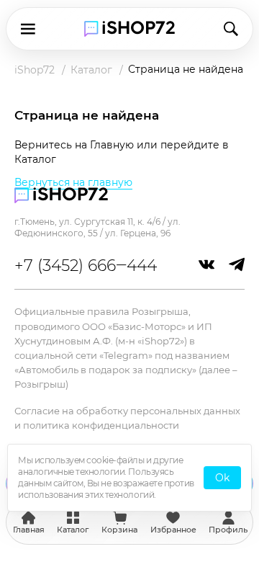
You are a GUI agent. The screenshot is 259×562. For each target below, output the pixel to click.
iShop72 (34, 69)
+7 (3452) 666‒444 (85, 265)
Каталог (91, 69)
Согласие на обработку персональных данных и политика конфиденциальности (127, 418)
